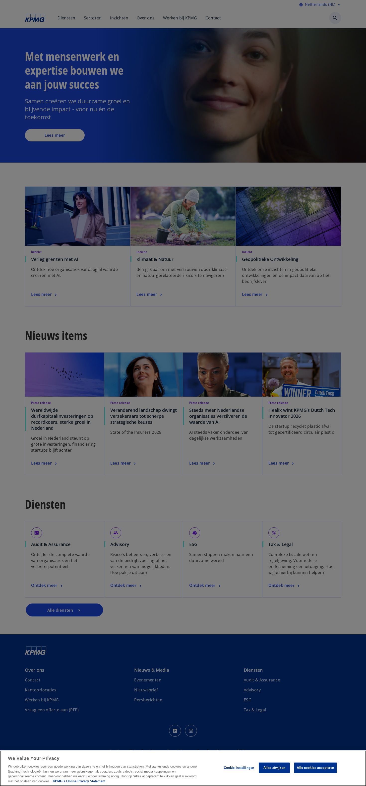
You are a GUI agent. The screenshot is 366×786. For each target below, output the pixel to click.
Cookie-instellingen (239, 768)
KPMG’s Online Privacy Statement (79, 781)
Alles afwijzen (274, 768)
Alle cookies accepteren (315, 768)
